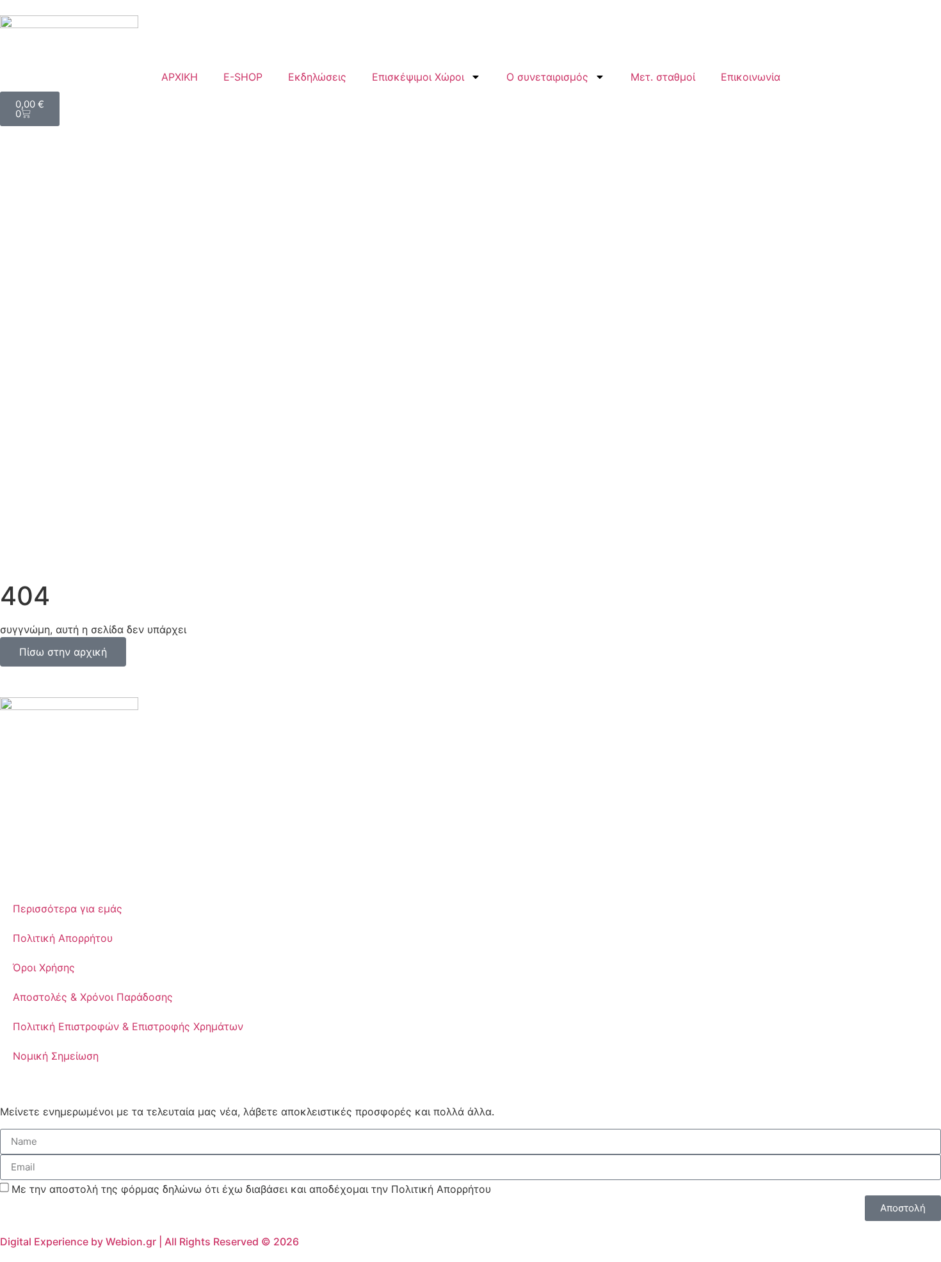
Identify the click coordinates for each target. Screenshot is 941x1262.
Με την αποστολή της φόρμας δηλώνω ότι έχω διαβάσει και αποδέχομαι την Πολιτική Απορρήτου (251, 1188)
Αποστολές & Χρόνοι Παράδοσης (93, 997)
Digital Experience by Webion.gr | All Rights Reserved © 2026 (149, 1241)
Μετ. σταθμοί (663, 76)
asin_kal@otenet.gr (78, 828)
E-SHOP (242, 76)
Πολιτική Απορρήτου (63, 938)
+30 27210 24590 (67, 797)
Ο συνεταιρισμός (547, 76)
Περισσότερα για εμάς (67, 908)
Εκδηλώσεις (317, 76)
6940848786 (54, 813)
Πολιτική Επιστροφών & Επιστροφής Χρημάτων (128, 1026)
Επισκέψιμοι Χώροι (418, 76)
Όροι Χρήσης (44, 967)
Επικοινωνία (750, 76)
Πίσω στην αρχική (63, 651)
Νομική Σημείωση (56, 1055)
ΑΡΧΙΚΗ (179, 76)
